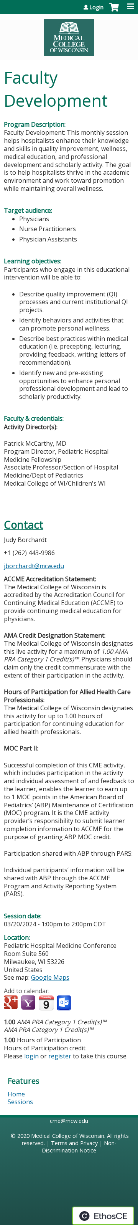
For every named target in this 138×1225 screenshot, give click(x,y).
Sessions (20, 1102)
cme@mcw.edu (69, 1120)
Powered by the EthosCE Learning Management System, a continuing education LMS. (103, 1216)
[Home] (69, 35)
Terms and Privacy (74, 1143)
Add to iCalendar (46, 1002)
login (31, 1056)
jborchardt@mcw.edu (34, 566)
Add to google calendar (12, 1003)
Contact (23, 524)
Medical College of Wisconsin (67, 1135)
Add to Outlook (64, 1003)
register (59, 1056)
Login (96, 7)
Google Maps (50, 977)
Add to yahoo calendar (29, 1003)
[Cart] (114, 11)
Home (16, 1094)
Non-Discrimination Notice (79, 1146)
